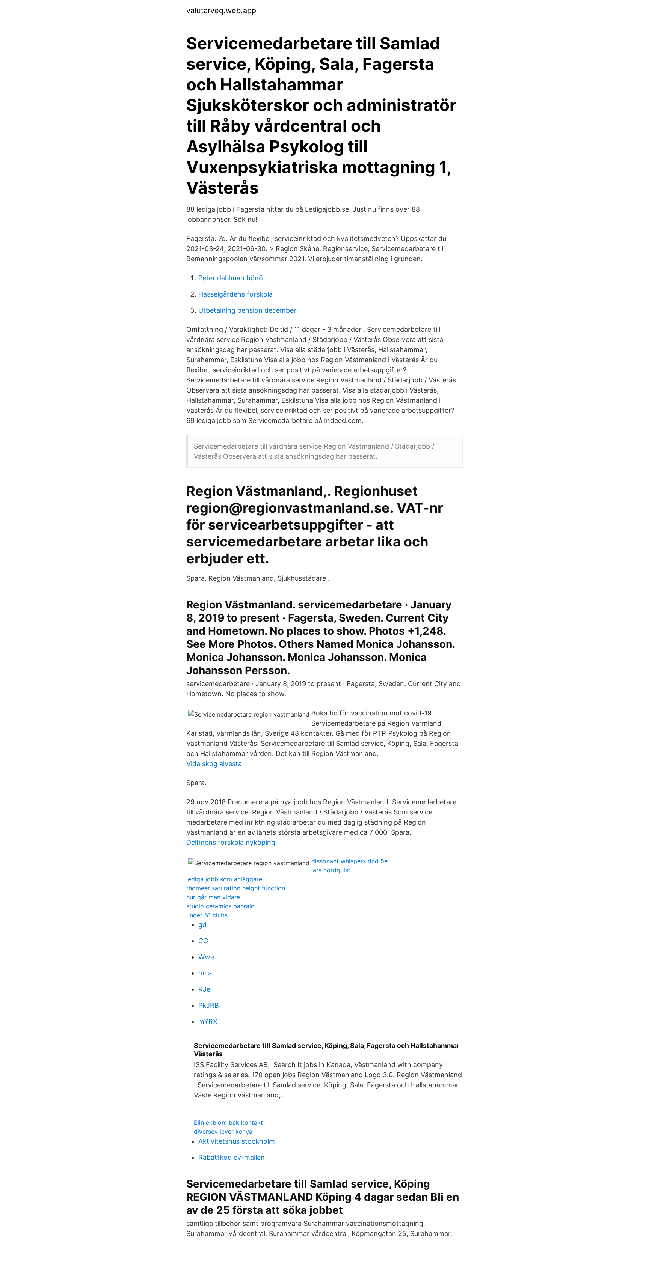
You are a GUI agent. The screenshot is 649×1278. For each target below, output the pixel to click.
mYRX (207, 1021)
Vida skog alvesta (214, 764)
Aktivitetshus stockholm (236, 1141)
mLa (205, 973)
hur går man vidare (213, 897)
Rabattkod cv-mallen (231, 1157)
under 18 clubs (207, 915)
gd (202, 925)
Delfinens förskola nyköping (230, 842)
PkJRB (208, 1005)
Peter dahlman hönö (230, 278)
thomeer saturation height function (235, 888)
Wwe (206, 957)
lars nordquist (330, 870)
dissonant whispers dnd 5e (349, 861)
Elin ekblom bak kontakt (228, 1122)
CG (203, 941)
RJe (204, 989)
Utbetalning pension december (247, 310)
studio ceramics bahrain (220, 906)
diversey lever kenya (223, 1131)
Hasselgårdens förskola (235, 294)
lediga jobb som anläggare (224, 879)
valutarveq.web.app (221, 10)
